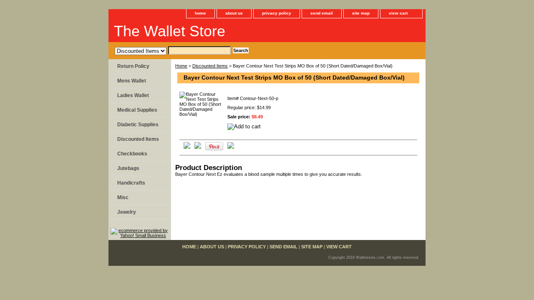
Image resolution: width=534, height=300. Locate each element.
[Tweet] (187, 147)
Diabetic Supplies (138, 125)
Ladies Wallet (133, 95)
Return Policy (133, 66)
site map (361, 13)
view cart (398, 13)
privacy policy (276, 13)
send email (321, 13)
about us (234, 13)
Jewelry (126, 212)
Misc (122, 197)
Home (181, 65)
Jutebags (128, 168)
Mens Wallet (131, 81)
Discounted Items (210, 65)
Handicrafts (131, 183)
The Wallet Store (169, 31)
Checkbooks (132, 154)
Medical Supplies (137, 110)
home (200, 13)
